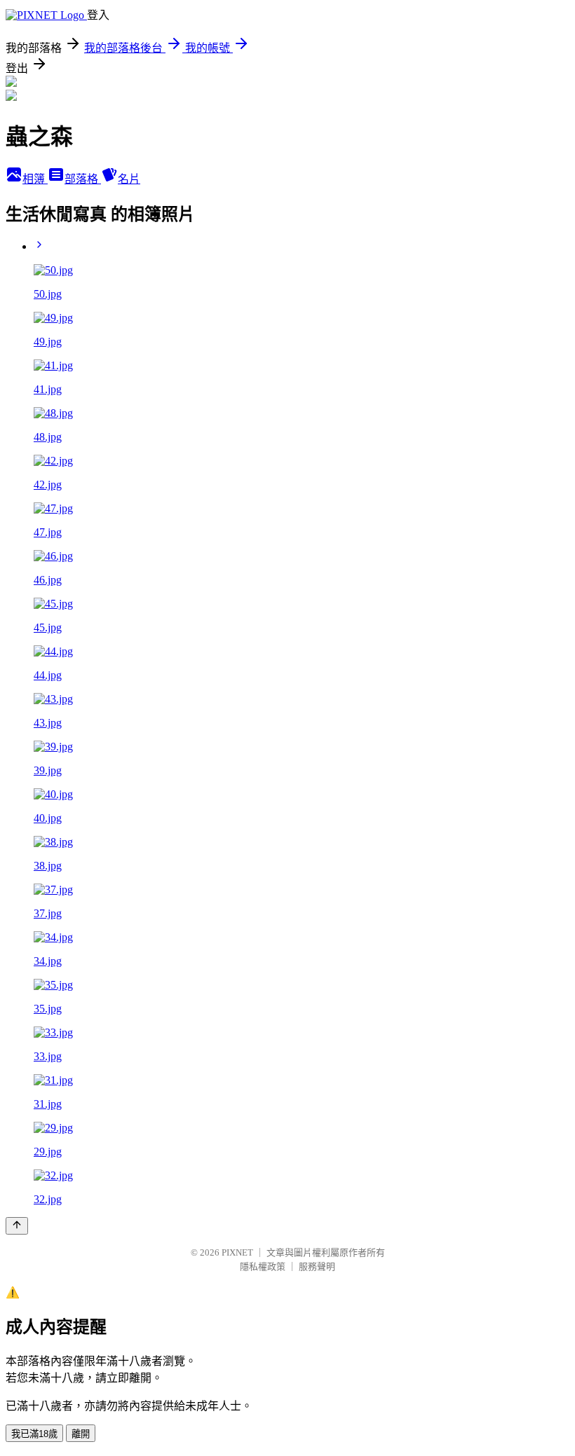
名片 (129, 179)
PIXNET (237, 1252)
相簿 (35, 179)
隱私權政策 (262, 1266)
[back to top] (17, 1226)
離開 (81, 1434)
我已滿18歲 (34, 1434)
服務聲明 (317, 1266)
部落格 (83, 179)
